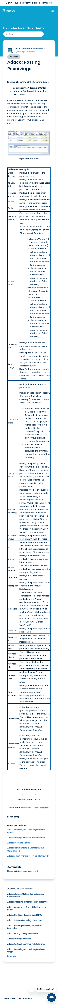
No (36, 794)
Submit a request (41, 807)
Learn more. (46, 2)
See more (11, 956)
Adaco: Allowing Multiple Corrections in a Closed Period (25, 895)
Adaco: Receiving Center (18, 842)
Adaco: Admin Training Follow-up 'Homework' (28, 856)
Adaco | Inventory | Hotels (22, 28)
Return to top (13, 816)
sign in (17, 871)
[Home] (8, 11)
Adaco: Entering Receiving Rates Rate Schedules (24, 926)
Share (15, 56)
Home (5, 28)
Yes (22, 794)
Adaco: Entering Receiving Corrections (24, 920)
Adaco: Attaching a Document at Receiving (27, 901)
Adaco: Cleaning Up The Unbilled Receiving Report (26, 908)
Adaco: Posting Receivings (19, 938)
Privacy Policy (25, 998)
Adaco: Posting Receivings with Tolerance (26, 837)
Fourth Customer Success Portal (29, 48)
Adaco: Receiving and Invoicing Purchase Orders (26, 950)
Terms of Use (9, 998)
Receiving (40, 28)
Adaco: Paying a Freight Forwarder (22, 933)
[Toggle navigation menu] (52, 10)
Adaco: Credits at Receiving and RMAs (24, 915)
